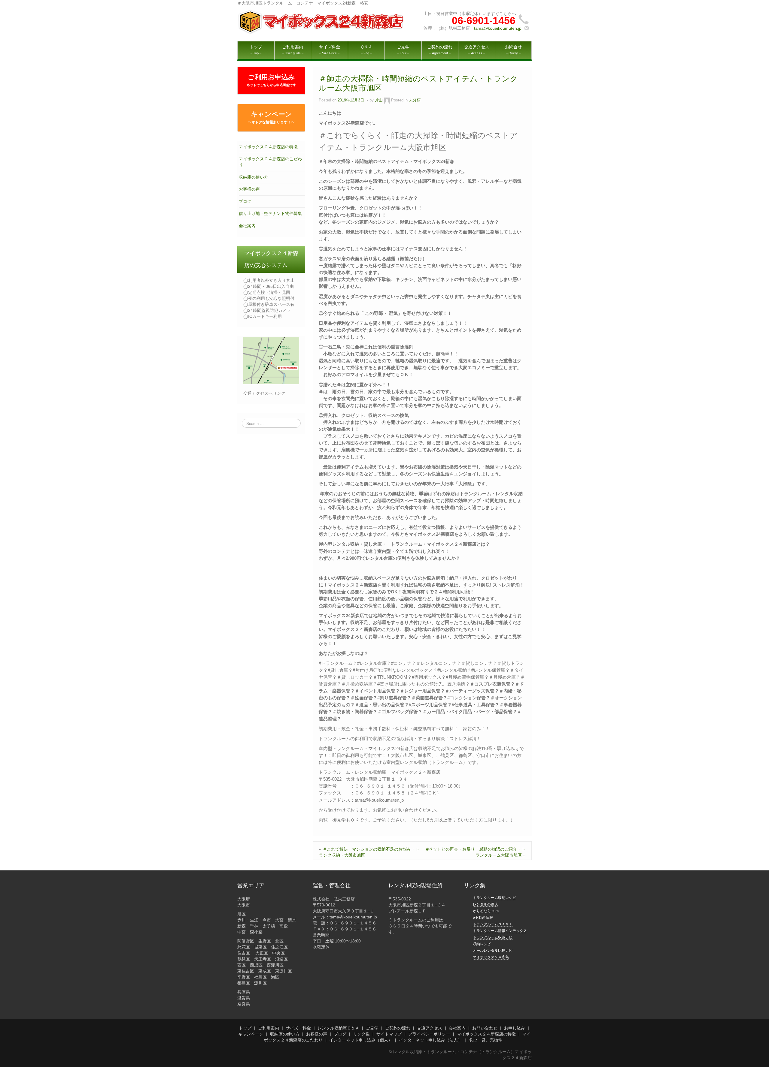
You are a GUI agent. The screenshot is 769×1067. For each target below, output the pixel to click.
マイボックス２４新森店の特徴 (268, 146)
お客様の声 (249, 189)
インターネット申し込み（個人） (360, 1040)
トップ (245, 1028)
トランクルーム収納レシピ (494, 898)
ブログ (245, 201)
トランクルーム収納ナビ (492, 937)
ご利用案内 (268, 1028)
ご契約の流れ (397, 1028)
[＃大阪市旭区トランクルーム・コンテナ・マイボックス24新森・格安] (321, 21)
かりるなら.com (486, 911)
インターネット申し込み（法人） (430, 1040)
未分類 (415, 100)
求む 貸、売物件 (485, 1040)
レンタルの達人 (485, 904)
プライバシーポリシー (429, 1034)
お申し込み (514, 1028)
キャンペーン (271, 117)
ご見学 (372, 1028)
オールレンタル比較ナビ (492, 950)
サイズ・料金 (298, 1028)
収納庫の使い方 (253, 177)
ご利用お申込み (271, 80)
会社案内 (247, 225)
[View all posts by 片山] (387, 100)
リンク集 (361, 1034)
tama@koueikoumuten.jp (497, 28)
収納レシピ (482, 944)
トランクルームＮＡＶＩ (492, 924)
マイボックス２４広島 (491, 957)
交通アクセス (429, 1028)
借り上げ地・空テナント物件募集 (270, 213)
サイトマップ (389, 1034)
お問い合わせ (484, 1028)
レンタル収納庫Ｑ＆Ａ (338, 1028)
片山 (379, 100)
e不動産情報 (483, 917)
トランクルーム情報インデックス (500, 931)
